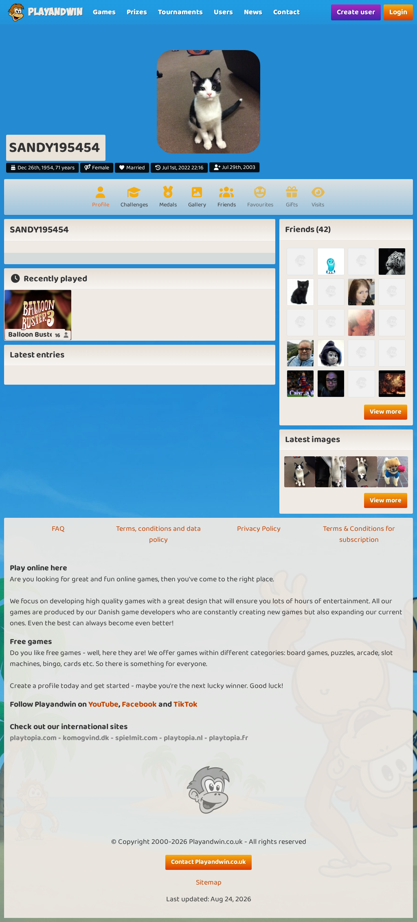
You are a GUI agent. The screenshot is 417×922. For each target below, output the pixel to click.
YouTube (103, 704)
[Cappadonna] (361, 261)
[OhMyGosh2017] (300, 353)
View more (386, 412)
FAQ (58, 528)
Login (398, 12)
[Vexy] (331, 353)
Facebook (139, 704)
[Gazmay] (331, 322)
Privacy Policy (259, 528)
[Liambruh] (300, 383)
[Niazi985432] (392, 292)
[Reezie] (361, 292)
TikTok (185, 704)
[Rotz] (392, 261)
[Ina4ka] (361, 383)
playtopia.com (33, 738)
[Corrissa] (361, 322)
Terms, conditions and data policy (158, 534)
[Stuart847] (392, 353)
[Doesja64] (331, 292)
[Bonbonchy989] (392, 383)
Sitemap (209, 882)
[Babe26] (300, 322)
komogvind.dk (86, 738)
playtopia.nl (183, 738)
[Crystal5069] (361, 353)
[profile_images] (299, 471)
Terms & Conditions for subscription (359, 534)
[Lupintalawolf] (392, 322)
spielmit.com (136, 738)
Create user (356, 12)
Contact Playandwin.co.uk (208, 862)
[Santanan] (300, 261)
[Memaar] (331, 383)
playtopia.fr (228, 738)
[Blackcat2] (300, 292)
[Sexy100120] (331, 261)
